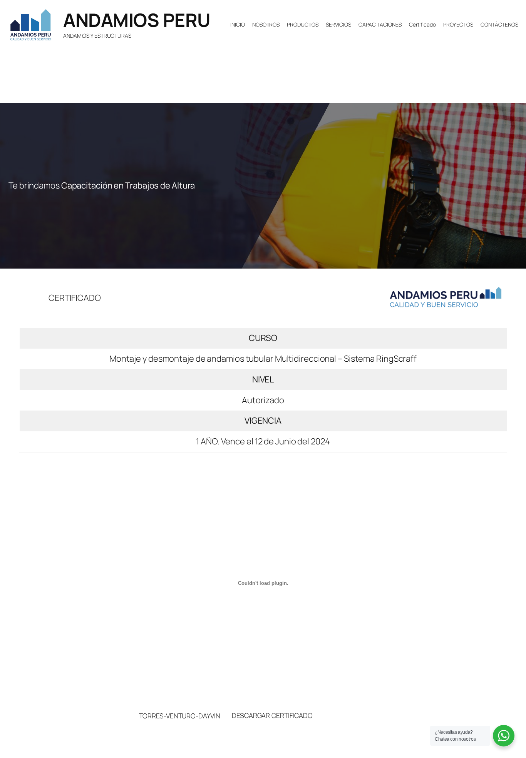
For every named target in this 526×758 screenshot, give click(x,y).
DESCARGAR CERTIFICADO (272, 715)
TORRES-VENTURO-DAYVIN (179, 715)
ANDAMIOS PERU (137, 19)
